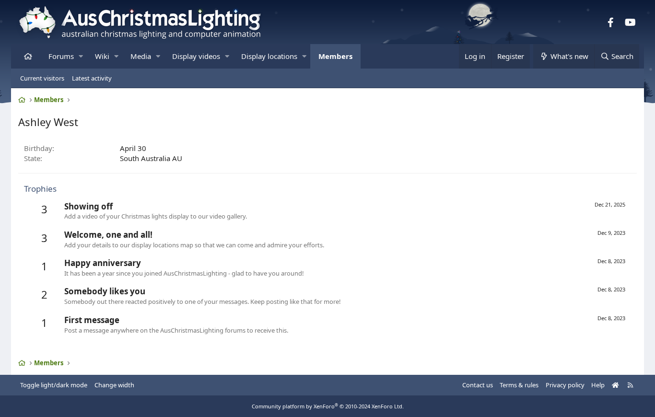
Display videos (196, 56)
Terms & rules (519, 385)
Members (335, 56)
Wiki (102, 56)
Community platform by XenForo (328, 406)
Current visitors (42, 78)
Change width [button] (114, 385)
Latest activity (92, 78)
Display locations (269, 56)
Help (598, 385)
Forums (61, 56)
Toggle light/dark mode (53, 385)
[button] (81, 56)
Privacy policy (565, 385)
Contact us (477, 385)
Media (140, 56)
